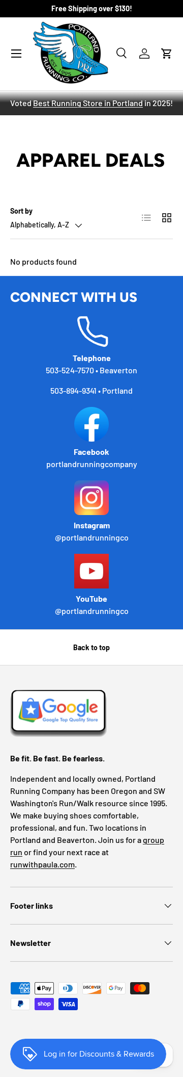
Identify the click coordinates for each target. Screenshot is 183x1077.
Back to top (91, 647)
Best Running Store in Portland (88, 103)
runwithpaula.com (42, 864)
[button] (167, 53)
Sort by (21, 211)
